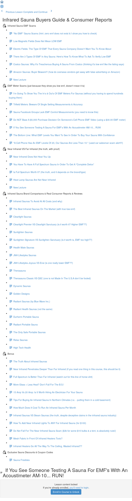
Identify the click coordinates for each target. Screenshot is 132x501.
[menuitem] (2, 7)
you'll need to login (79, 487)
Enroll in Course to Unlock (66, 491)
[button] (2, 2)
